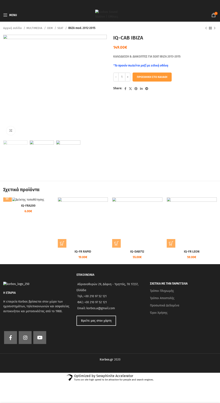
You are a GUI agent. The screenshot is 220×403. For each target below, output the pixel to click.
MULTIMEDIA (34, 28)
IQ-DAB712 (137, 251)
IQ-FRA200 (28, 206)
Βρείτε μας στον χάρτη (96, 321)
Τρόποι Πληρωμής (162, 291)
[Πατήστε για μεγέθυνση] (10, 130)
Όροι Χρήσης (159, 313)
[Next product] (214, 28)
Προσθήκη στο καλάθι (152, 77)
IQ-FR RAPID (83, 251)
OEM (50, 28)
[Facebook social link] (125, 88)
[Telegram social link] (147, 88)
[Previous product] (206, 28)
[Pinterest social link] (136, 88)
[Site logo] (110, 15)
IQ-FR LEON (191, 251)
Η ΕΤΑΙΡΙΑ (9, 293)
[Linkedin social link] (141, 88)
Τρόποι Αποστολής (162, 298)
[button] (7, 197)
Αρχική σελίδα (13, 28)
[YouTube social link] (39, 337)
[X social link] (130, 88)
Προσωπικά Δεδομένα (164, 305)
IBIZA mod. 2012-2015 (81, 28)
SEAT (60, 28)
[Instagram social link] (25, 337)
